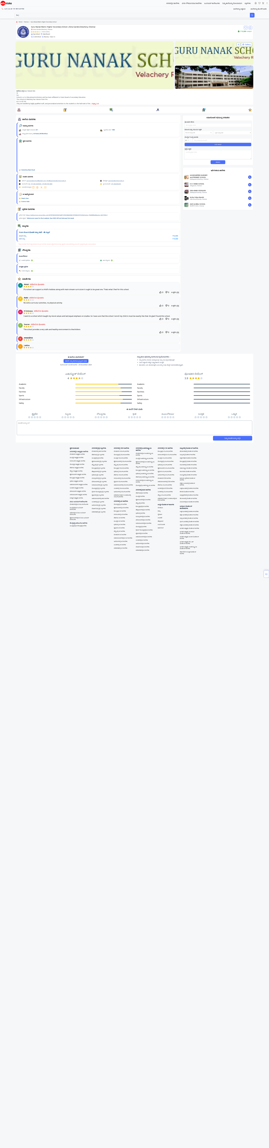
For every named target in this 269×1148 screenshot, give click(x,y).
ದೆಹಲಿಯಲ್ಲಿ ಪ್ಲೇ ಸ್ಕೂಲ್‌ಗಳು (98, 454)
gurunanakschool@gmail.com (36, 181)
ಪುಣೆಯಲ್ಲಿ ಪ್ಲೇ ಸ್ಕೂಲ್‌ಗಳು (98, 475)
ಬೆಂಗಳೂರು (160, 508)
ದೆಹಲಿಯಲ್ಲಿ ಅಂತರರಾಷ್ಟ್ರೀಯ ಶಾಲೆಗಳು (145, 477)
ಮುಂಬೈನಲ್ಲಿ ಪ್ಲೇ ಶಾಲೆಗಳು (98, 458)
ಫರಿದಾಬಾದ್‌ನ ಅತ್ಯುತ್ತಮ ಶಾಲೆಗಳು (78, 491)
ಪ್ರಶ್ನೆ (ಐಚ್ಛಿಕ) (188, 149)
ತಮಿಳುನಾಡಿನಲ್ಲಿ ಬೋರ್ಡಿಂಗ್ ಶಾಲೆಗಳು (189, 451)
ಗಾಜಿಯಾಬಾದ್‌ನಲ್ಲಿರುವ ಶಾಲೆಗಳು (143, 523)
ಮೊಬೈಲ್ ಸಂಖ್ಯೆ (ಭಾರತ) (191, 137)
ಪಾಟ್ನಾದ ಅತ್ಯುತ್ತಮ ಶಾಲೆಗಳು (76, 498)
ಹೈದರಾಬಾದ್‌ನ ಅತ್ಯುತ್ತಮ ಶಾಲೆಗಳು (78, 474)
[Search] (252, 15)
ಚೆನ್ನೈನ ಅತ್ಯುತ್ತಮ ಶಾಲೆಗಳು (76, 471)
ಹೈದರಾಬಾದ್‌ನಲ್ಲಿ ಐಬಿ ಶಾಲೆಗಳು (121, 508)
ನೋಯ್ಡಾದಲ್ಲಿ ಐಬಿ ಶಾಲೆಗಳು (120, 504)
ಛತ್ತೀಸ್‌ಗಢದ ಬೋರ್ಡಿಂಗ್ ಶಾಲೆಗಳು (188, 458)
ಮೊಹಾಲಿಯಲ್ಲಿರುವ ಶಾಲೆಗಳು (142, 547)
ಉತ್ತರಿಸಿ (173, 292)
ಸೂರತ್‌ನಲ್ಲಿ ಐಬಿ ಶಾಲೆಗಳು (120, 545)
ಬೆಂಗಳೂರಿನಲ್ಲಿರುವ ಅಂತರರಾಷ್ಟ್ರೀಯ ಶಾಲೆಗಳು (144, 454)
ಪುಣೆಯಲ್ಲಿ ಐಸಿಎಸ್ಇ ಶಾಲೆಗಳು (165, 465)
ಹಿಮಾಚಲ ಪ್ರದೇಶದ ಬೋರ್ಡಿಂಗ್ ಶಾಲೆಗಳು (187, 479)
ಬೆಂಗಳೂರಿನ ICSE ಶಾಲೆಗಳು (164, 478)
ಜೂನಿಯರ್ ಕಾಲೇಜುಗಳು (212, 3)
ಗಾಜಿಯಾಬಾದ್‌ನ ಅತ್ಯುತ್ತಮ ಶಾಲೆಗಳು (78, 494)
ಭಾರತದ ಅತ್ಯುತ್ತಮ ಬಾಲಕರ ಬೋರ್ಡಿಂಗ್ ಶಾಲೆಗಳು (189, 537)
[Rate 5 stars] (40, 32)
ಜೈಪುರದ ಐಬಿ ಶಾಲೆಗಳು (119, 528)
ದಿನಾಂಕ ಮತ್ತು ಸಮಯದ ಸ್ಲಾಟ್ (193, 130)
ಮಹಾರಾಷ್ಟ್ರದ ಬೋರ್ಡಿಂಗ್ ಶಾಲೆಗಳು (188, 468)
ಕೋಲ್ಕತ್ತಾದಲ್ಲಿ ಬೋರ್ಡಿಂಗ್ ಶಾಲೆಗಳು (188, 461)
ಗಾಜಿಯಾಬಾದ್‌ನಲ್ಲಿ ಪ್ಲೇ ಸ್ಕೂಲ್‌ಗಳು (100, 485)
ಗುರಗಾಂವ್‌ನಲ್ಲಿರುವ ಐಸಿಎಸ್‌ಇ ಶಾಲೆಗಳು (167, 454)
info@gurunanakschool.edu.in (56, 181)
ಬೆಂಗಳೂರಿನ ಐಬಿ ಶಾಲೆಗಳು (120, 534)
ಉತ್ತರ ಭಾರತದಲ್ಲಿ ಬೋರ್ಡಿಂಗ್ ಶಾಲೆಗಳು (189, 511)
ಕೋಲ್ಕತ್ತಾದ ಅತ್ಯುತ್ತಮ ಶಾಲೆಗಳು (77, 478)
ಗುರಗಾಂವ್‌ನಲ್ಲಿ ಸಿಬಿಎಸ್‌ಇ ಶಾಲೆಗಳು (122, 478)
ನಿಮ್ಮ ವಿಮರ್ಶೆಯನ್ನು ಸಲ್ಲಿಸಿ (232, 438)
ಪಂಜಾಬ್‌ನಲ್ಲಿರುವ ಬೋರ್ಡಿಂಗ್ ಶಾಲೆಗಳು (189, 502)
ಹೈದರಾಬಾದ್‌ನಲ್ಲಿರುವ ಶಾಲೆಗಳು (143, 500)
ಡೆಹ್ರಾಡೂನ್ (160, 521)
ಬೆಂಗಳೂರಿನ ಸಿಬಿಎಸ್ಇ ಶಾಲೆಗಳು (121, 451)
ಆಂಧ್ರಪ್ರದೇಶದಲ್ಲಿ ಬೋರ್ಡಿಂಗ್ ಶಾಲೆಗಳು (189, 495)
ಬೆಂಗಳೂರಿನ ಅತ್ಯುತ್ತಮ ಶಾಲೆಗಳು (77, 454)
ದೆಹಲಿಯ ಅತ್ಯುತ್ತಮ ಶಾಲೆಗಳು (77, 468)
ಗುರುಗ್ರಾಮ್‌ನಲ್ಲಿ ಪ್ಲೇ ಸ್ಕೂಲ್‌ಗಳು (99, 478)
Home (20, 22)
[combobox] (132, 15)
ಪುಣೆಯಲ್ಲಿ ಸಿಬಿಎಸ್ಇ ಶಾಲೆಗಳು (121, 471)
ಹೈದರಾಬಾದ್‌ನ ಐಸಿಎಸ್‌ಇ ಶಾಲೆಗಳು (166, 468)
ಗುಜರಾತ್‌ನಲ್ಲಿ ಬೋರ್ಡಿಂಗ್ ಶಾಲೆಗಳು (188, 465)
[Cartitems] (263, 3)
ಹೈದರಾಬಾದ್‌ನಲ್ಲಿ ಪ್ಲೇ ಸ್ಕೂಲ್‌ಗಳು (99, 461)
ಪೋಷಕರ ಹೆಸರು (189, 122)
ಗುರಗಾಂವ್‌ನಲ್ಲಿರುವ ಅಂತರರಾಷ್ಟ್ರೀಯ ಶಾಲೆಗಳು (145, 481)
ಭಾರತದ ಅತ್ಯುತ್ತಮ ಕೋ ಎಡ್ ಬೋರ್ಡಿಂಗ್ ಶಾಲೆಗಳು (186, 542)
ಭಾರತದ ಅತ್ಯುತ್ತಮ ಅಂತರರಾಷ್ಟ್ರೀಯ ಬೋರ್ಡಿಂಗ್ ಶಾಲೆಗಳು (188, 547)
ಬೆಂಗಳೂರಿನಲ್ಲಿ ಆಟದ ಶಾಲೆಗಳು (99, 451)
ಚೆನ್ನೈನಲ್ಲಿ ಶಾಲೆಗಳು (140, 503)
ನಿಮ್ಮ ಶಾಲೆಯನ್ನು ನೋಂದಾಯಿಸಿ (232, 3)
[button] (19, 110)
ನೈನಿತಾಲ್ (160, 514)
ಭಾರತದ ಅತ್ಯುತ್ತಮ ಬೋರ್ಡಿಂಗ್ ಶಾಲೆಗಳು (189, 528)
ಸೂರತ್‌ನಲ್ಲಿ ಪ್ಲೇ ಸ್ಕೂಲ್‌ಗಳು (98, 502)
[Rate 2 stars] (34, 32)
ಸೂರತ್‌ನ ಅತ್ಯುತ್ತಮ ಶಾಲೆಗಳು (77, 488)
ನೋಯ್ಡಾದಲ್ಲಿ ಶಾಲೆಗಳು (141, 526)
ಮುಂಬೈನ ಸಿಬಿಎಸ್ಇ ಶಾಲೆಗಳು (121, 458)
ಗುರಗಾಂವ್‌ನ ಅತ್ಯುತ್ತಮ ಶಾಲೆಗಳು (77, 461)
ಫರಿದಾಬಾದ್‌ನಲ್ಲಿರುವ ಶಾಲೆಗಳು (143, 520)
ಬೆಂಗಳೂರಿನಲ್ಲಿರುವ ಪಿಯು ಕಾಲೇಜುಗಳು (79, 504)
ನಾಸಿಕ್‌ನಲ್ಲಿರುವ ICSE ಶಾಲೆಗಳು (165, 488)
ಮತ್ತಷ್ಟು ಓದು (95, 104)
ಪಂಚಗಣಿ (160, 518)
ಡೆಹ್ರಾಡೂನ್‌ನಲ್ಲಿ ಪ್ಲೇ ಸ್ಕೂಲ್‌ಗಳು (99, 471)
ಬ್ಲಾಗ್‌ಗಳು (248, 3)
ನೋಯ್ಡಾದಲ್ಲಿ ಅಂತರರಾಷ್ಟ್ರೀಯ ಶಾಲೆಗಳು (145, 485)
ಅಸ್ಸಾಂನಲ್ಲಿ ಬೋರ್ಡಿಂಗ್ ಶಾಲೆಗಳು (187, 454)
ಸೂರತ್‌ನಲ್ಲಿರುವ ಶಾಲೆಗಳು (142, 540)
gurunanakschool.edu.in (116, 181)
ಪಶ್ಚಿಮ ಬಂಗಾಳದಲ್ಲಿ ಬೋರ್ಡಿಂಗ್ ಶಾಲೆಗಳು (187, 484)
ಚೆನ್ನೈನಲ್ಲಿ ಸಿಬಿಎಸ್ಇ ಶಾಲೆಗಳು (121, 465)
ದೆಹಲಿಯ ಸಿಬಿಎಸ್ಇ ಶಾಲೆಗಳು (121, 475)
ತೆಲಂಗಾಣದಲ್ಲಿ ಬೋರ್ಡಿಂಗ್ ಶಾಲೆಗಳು (188, 498)
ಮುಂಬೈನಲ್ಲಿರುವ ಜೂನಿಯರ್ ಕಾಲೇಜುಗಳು (76, 508)
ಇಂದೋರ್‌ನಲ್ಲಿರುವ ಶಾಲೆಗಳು (142, 543)
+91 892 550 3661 (47, 184)
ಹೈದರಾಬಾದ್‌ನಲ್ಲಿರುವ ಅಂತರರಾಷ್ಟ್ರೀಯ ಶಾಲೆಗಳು (145, 462)
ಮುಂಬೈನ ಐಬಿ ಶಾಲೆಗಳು (119, 521)
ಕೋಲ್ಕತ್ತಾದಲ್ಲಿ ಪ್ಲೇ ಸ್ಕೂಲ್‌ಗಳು (98, 468)
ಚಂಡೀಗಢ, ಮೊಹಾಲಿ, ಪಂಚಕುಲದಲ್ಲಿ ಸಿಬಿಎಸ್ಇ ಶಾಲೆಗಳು (122, 496)
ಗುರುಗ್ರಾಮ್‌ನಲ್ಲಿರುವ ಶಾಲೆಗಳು (143, 516)
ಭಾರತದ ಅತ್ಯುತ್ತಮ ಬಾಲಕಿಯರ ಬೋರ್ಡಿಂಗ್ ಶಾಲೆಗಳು (187, 532)
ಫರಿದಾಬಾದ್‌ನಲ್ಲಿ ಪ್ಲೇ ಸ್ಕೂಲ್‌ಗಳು (99, 481)
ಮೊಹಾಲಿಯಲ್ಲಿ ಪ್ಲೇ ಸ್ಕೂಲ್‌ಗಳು (99, 508)
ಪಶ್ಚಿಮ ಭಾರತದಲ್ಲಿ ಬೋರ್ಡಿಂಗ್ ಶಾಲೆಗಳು (189, 525)
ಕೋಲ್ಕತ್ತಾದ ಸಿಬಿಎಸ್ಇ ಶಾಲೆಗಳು (121, 468)
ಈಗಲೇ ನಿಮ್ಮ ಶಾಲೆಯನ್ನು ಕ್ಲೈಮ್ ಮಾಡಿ (76, 361)
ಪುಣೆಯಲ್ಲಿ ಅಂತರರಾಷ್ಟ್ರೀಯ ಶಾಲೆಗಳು (145, 473)
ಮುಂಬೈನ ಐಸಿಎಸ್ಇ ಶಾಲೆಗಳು (165, 458)
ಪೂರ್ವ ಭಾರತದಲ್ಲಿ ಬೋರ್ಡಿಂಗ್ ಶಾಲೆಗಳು (189, 521)
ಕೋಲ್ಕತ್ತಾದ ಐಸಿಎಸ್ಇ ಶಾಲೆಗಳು (165, 451)
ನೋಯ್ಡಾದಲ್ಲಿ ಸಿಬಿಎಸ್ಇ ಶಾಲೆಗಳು (122, 454)
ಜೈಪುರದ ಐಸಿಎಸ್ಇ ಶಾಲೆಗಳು (164, 471)
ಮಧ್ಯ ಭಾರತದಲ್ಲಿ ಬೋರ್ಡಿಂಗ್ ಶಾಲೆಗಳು (189, 518)
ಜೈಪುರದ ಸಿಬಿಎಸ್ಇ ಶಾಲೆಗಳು (121, 481)
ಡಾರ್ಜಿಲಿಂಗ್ (161, 528)
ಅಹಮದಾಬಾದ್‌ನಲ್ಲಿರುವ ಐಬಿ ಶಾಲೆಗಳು (123, 538)
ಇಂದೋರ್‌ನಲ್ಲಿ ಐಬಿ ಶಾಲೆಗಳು (120, 541)
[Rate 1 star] (32, 32)
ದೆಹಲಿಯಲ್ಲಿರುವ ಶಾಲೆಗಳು (142, 493)
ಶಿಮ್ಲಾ (159, 511)
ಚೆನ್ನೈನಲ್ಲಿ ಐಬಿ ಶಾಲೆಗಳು (119, 531)
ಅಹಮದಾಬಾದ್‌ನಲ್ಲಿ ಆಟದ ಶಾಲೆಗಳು (100, 498)
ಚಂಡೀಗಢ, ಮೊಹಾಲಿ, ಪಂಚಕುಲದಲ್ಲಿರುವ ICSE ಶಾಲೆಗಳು (167, 499)
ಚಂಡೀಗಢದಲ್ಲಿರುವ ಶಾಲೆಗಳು (142, 550)
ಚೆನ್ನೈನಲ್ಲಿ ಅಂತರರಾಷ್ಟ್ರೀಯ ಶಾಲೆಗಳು (144, 467)
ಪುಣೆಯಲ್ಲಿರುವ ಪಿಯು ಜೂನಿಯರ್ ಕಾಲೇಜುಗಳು (78, 513)
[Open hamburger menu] (267, 3)
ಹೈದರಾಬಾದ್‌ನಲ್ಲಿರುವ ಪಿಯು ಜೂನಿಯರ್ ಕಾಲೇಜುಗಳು (79, 518)
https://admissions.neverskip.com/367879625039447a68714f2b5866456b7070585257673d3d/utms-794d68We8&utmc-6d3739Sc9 (66, 215)
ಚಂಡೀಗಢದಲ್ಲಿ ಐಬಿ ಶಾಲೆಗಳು (120, 548)
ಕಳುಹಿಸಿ (218, 162)
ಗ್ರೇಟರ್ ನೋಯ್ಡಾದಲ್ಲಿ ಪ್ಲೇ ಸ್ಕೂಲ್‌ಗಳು (100, 492)
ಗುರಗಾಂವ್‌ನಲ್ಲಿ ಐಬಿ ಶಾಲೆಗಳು (121, 514)
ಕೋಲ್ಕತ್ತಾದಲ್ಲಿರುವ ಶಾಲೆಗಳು (142, 506)
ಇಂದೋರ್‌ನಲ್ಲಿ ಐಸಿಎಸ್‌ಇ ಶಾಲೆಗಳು (166, 475)
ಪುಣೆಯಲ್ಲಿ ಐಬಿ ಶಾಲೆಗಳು (119, 524)
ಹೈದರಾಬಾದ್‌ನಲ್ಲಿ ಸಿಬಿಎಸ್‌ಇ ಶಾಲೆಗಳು (122, 461)
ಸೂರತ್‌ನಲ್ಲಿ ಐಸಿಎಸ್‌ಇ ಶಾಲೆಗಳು (165, 492)
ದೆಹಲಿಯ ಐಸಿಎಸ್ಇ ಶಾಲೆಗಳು (165, 485)
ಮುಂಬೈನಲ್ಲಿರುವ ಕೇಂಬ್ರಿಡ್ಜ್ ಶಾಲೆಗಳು (78, 526)
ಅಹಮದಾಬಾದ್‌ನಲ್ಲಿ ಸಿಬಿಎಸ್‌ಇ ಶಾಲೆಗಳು (123, 485)
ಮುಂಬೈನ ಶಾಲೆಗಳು (140, 496)
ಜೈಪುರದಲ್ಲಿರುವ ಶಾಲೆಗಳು (142, 533)
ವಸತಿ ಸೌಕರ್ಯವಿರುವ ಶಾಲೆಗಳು (192, 3)
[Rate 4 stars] (38, 32)
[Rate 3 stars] (36, 32)
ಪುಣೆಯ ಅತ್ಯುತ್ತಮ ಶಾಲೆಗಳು (76, 481)
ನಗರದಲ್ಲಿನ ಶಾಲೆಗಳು (172, 3)
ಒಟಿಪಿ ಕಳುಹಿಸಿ (218, 144)
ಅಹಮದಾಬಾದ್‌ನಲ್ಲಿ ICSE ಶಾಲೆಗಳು (166, 481)
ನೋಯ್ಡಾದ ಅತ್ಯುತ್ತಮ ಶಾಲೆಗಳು (77, 464)
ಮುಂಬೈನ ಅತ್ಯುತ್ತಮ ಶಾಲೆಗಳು (77, 457)
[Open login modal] (255, 3)
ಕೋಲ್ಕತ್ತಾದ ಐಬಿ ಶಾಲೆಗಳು (120, 511)
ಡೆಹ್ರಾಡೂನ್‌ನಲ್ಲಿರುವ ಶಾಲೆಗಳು (143, 510)
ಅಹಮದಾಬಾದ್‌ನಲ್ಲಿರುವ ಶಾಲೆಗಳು (144, 537)
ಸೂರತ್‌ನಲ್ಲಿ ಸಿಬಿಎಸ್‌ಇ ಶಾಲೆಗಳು (121, 488)
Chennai (26, 22)
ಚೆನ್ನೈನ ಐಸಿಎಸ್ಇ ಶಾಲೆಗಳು (164, 495)
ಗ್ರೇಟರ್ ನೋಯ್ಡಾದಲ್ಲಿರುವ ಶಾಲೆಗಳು (144, 530)
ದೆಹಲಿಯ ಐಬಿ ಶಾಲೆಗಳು (119, 518)
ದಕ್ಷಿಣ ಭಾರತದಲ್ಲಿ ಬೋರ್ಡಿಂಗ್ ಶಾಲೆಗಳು (189, 515)
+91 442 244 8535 (36, 184)
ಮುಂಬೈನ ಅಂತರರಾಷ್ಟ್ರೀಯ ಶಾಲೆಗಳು (144, 458)
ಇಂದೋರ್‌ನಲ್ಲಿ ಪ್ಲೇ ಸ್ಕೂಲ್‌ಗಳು (99, 505)
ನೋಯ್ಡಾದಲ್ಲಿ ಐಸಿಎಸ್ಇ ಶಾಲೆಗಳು (166, 461)
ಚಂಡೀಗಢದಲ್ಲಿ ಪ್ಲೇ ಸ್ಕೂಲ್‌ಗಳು (99, 512)
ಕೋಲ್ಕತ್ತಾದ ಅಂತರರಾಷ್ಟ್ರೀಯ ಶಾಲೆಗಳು (145, 470)
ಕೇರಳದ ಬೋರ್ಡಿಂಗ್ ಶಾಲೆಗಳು (187, 492)
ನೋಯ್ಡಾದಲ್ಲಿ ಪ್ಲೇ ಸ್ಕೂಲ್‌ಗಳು (98, 488)
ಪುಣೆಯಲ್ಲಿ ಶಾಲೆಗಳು (140, 513)
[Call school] (249, 177)
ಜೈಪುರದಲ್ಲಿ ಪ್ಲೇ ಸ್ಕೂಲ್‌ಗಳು (98, 495)
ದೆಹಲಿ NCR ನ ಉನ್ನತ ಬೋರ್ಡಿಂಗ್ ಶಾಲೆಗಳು (188, 552)
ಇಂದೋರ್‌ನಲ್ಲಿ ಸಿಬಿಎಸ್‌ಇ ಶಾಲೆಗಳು (122, 492)
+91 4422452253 (116, 184)
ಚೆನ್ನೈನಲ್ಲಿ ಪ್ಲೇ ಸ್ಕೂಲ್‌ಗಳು (97, 465)
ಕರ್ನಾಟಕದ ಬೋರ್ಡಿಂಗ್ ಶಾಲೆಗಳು (188, 471)
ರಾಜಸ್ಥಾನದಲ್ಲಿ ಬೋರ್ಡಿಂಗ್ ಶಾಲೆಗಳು (188, 475)
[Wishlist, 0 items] (259, 3)
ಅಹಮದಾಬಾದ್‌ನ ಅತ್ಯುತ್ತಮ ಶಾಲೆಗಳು (79, 484)
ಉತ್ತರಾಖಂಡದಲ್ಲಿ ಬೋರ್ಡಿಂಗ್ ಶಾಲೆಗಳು (189, 488)
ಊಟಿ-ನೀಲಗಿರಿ (161, 524)
